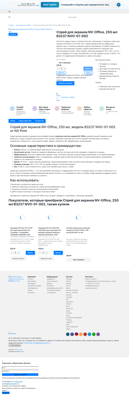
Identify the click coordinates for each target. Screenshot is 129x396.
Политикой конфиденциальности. (37, 343)
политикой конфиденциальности (12, 382)
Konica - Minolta (72, 293)
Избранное (61, 72)
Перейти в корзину (65, 83)
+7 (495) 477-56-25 (53, 11)
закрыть (6, 393)
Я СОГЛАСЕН (14, 345)
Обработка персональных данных (52, 281)
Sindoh (68, 281)
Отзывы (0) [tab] (39, 121)
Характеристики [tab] (25, 121)
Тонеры (69, 320)
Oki (67, 299)
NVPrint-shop (18, 349)
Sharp (68, 311)
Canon (68, 286)
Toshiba (69, 313)
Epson (68, 288)
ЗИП (67, 324)
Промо (30, 290)
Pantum (68, 304)
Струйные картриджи (74, 317)
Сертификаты (33, 288)
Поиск (92, 17)
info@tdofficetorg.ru (92, 286)
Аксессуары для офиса (23, 25)
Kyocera (69, 295)
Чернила (69, 322)
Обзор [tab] (12, 121)
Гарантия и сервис (34, 286)
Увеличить (13, 34)
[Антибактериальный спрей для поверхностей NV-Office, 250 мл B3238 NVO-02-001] (78, 217)
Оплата (30, 279)
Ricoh (68, 306)
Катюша (69, 279)
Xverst (22, 351)
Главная (11, 25)
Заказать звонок (65, 11)
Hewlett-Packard (72, 290)
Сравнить (88, 72)
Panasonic (69, 302)
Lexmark (69, 297)
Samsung (69, 308)
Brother (68, 283)
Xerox (68, 315)
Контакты (31, 293)
